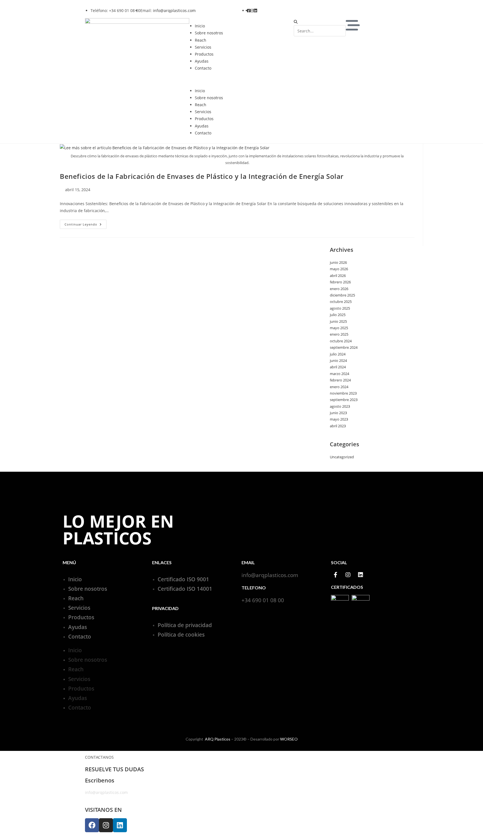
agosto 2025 (340, 308)
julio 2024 (337, 354)
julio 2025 (337, 314)
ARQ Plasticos (217, 739)
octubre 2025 (341, 301)
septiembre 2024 (343, 347)
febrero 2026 (340, 281)
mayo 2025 (339, 327)
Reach (200, 40)
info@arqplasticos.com (174, 10)
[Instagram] (348, 574)
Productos (204, 54)
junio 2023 (338, 412)
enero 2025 (339, 334)
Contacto (203, 68)
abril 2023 (338, 425)
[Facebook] (92, 825)
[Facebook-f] (335, 574)
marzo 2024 (339, 373)
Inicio (200, 26)
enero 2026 (339, 288)
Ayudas (202, 61)
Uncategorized (342, 456)
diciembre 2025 (342, 295)
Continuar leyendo (85, 223)
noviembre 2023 (343, 393)
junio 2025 (338, 321)
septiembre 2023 (343, 399)
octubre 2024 (341, 340)
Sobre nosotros (209, 32)
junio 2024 (338, 360)
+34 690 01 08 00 (263, 600)
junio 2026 (338, 262)
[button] (241, 79)
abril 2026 (338, 275)
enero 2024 (339, 386)
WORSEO (289, 739)
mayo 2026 (339, 268)
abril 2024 (338, 366)
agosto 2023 (340, 406)
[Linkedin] (360, 574)
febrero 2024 (340, 380)
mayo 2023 (339, 419)
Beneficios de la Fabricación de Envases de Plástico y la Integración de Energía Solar (202, 176)
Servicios (203, 47)
